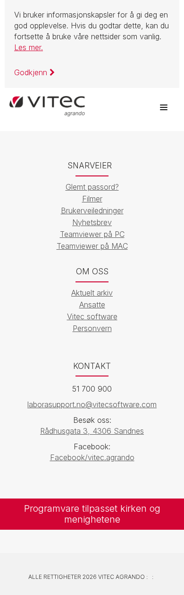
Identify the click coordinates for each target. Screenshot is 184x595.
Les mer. (28, 47)
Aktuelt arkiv (92, 293)
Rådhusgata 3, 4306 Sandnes (92, 431)
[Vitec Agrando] (47, 102)
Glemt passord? (92, 187)
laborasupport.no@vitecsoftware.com (92, 404)
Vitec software (92, 316)
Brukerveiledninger (92, 210)
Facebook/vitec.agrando (92, 457)
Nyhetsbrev (92, 222)
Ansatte (92, 304)
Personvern (92, 328)
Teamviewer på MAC (92, 246)
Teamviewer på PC (92, 234)
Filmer (92, 198)
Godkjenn (32, 72)
